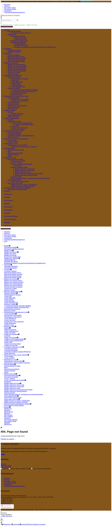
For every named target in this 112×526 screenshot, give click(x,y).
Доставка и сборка (10, 9)
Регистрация (88, 1)
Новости (7, 6)
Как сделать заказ (10, 7)
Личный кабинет (6, 467)
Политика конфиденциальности (14, 12)
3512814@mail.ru (6, 503)
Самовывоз (8, 11)
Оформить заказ (6, 465)
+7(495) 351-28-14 (6, 516)
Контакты (7, 4)
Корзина (3, 464)
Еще (5, 241)
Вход (81, 1)
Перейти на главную (7, 439)
